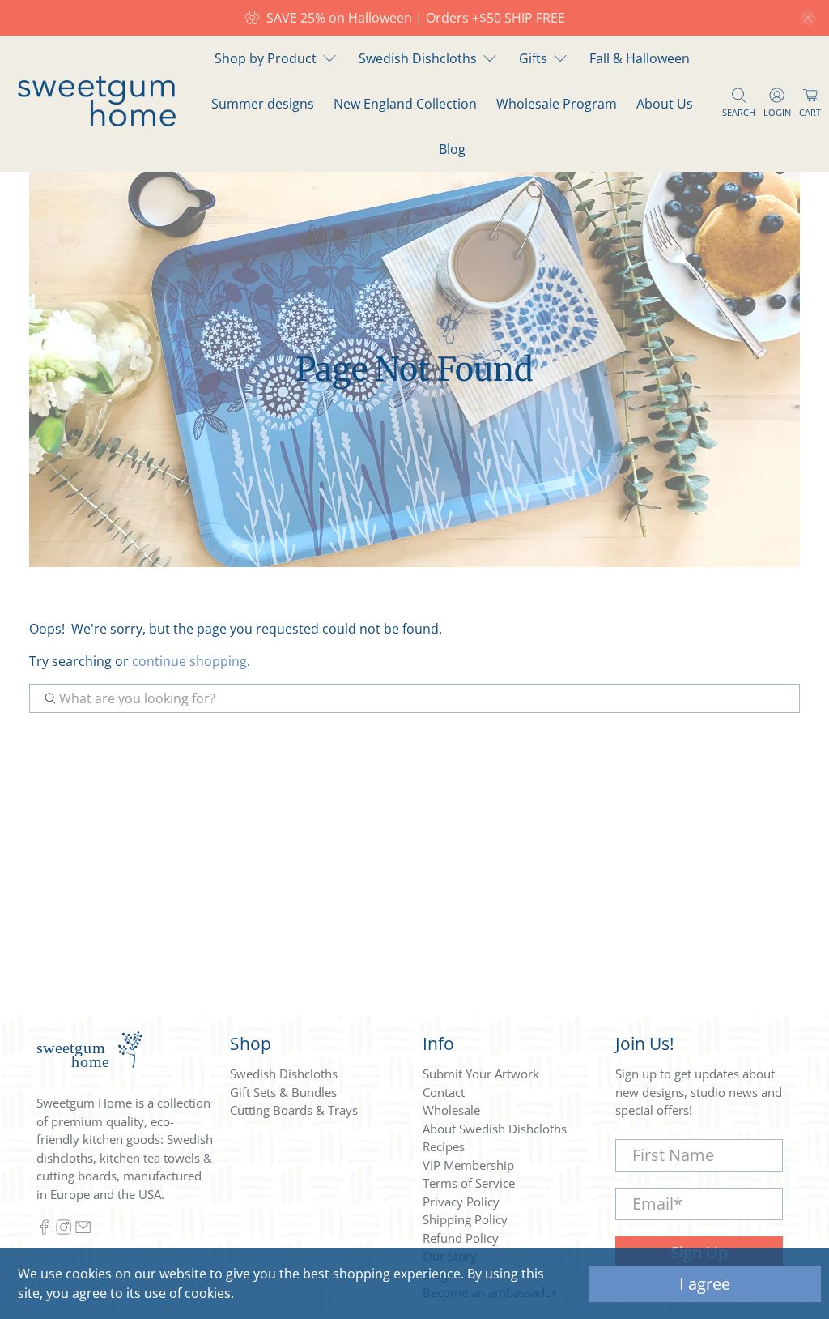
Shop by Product (266, 58)
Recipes (444, 1146)
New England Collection (405, 104)
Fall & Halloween (639, 58)
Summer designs (262, 104)
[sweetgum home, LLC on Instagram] (63, 1231)
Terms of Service (469, 1183)
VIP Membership (468, 1165)
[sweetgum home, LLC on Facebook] (44, 1231)
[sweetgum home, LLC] (97, 121)
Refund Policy (461, 1238)
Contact (444, 1092)
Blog (452, 149)
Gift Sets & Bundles (283, 1092)
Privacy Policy (461, 1201)
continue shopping (189, 661)
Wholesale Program (556, 104)
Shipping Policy (465, 1219)
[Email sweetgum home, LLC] (83, 1231)
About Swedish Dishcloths (495, 1129)
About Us (664, 104)
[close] (808, 18)
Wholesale (451, 1110)
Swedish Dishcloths (418, 58)
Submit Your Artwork (481, 1073)
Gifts (533, 58)
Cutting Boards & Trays (294, 1110)
